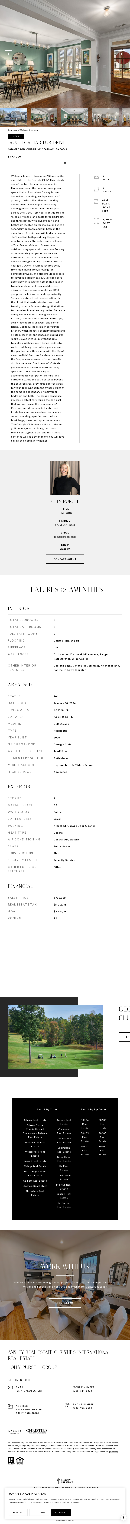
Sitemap (114, 1451)
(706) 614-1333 (65, 524)
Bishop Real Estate (35, 1166)
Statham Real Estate (35, 1185)
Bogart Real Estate (35, 1160)
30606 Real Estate (85, 1124)
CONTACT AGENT (65, 559)
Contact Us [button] (65, 1303)
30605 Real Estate (85, 1137)
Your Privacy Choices (65, 1520)
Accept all (61, 1512)
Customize (39, 1512)
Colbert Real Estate (35, 1180)
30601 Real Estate (85, 1150)
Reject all (18, 1512)
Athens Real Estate (35, 1120)
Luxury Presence (86, 1487)
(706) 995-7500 (82, 1408)
